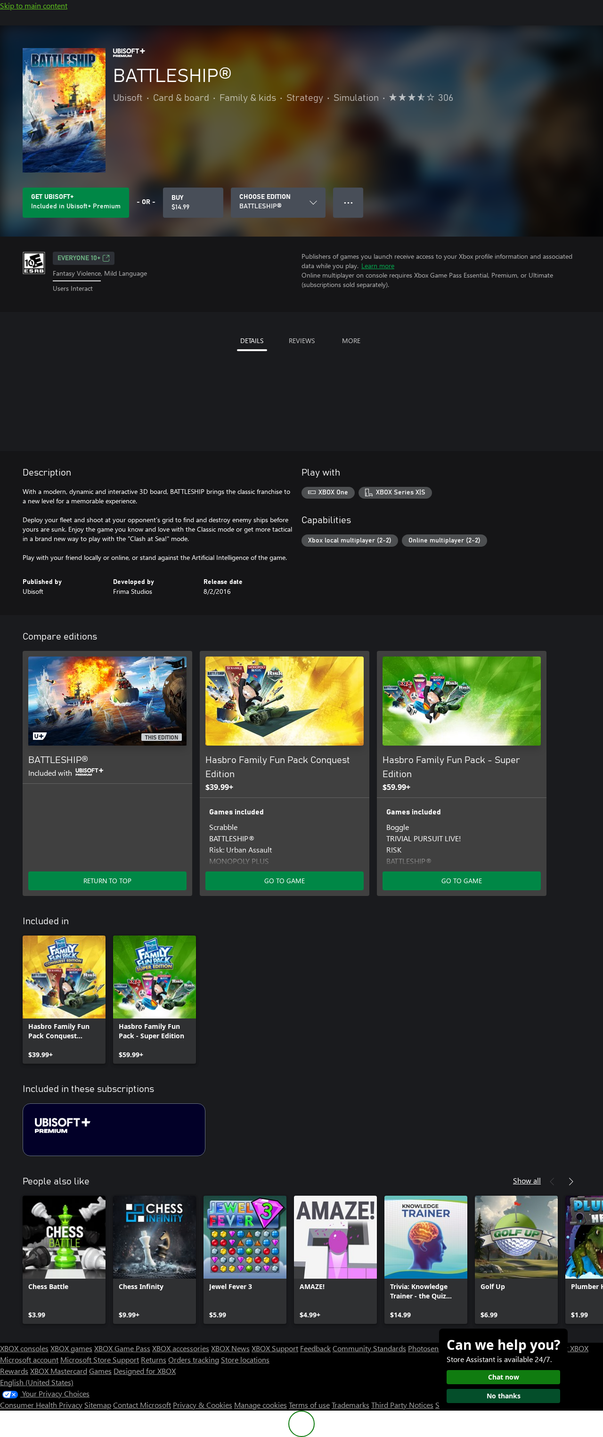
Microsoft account (29, 1359)
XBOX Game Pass (122, 1348)
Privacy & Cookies (202, 1405)
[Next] (571, 1181)
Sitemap (97, 1405)
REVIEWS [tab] (302, 340)
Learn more (377, 265)
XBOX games (71, 1348)
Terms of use (309, 1405)
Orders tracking (193, 1359)
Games (100, 1371)
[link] (64, 1000)
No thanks (504, 1395)
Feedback (315, 1348)
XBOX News (230, 1348)
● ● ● (348, 202)
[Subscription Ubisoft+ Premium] (114, 1129)
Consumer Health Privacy (41, 1405)
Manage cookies (260, 1405)
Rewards (14, 1371)
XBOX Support (275, 1348)
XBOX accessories (180, 1348)
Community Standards (369, 1348)
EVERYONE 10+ (78, 258)
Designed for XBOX (145, 1371)
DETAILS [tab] (251, 340)
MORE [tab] (351, 340)
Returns (153, 1359)
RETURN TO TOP (107, 880)
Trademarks (350, 1405)
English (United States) (36, 1382)
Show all (527, 1180)
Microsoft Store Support (99, 1359)
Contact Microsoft (142, 1405)
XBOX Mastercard (58, 1371)
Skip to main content (33, 5)
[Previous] (552, 1181)
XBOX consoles (24, 1348)
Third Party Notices (402, 1405)
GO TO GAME (284, 880)
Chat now (503, 1376)
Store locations (245, 1359)
